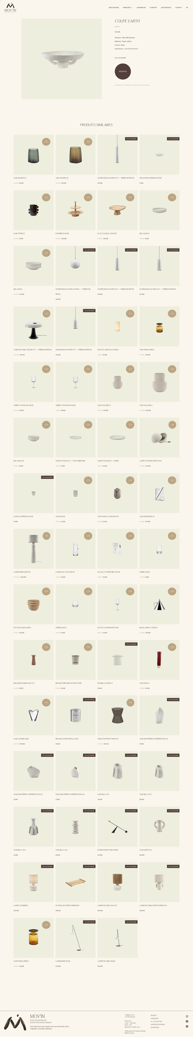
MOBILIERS (154, 1018)
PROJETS (153, 1015)
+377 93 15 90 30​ (130, 1017)
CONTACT (178, 7)
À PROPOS (153, 7)
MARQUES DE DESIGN (158, 1024)
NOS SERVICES (166, 7)
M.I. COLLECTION (156, 1021)
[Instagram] (186, 1016)
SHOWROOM (141, 7)
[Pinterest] (186, 1026)
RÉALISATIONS (114, 7)
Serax (117, 27)
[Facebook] (186, 1021)
